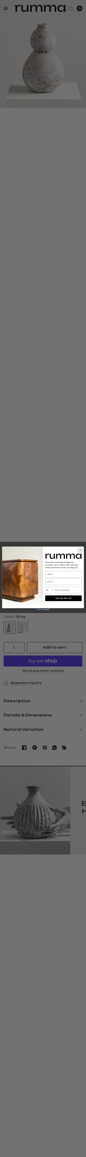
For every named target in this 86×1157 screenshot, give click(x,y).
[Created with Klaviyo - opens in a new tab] (43, 609)
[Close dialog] (80, 550)
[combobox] (49, 590)
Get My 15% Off (63, 598)
